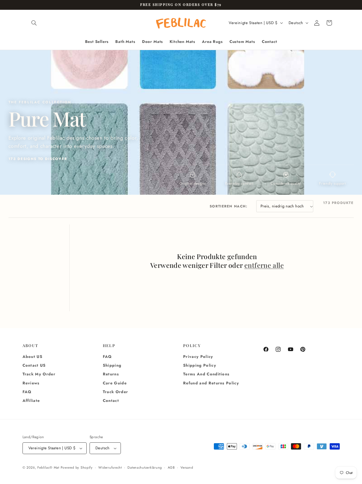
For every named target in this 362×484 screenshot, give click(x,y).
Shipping (112, 365)
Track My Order (39, 374)
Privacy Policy (198, 356)
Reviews (31, 383)
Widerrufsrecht (110, 467)
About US (33, 356)
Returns (111, 374)
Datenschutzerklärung (144, 467)
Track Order (115, 392)
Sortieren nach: (229, 206)
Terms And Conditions (206, 374)
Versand (186, 467)
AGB (171, 467)
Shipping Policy (199, 365)
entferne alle (264, 265)
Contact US (34, 365)
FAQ (27, 392)
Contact (111, 401)
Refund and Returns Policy (211, 383)
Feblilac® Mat (48, 467)
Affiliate (31, 401)
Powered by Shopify (77, 467)
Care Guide (115, 383)
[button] (34, 23)
